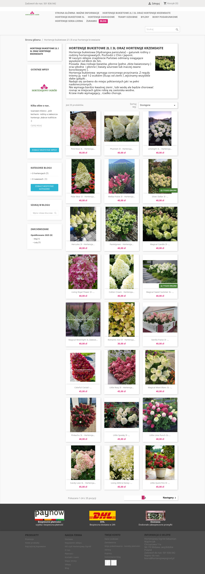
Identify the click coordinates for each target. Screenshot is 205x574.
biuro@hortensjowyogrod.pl (159, 558)
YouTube (114, 563)
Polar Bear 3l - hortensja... (83, 196)
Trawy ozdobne (128, 17)
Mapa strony (71, 561)
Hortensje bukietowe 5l (70, 17)
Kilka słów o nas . (40, 105)
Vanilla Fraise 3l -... (160, 339)
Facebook (107, 563)
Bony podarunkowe (165, 17)
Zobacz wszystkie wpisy (44, 150)
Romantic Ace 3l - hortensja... (121, 339)
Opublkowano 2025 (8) (41, 235)
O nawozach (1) (39, 179)
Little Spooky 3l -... (121, 435)
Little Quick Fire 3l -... (160, 483)
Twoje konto (112, 534)
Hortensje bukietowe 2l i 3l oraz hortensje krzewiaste (136, 12)
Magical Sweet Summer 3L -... (160, 292)
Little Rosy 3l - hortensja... (121, 387)
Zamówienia (110, 542)
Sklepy (68, 564)
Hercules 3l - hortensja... (83, 244)
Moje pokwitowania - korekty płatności (122, 546)
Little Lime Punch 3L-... (160, 435)
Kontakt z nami (72, 557)
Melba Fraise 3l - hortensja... (121, 196)
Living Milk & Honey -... (121, 483)
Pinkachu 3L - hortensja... (83, 435)
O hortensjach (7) (40, 173)
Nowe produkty (32, 542)
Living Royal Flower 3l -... (83, 292)
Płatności (69, 553)
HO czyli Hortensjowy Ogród (78, 546)
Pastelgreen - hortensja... (121, 244)
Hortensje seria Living (69, 21)
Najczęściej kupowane (35, 546)
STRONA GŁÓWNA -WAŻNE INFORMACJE (77, 12)
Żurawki (91, 21)
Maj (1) (37, 239)
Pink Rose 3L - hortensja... (83, 149)
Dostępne (158, 105)
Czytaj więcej (36, 125)
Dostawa (69, 539)
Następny (170, 498)
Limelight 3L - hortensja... (160, 149)
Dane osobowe (111, 539)
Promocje (29, 539)
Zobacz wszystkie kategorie (44, 187)
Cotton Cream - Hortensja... (121, 292)
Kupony (108, 553)
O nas (67, 550)
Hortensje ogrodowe (101, 17)
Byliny (145, 17)
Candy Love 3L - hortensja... (83, 483)
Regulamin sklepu (73, 542)
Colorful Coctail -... (83, 387)
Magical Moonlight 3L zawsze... (83, 339)
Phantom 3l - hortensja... (121, 149)
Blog (103, 21)
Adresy (108, 549)
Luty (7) (37, 242)
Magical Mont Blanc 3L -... (160, 387)
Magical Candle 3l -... (160, 244)
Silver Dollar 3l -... (160, 196)
